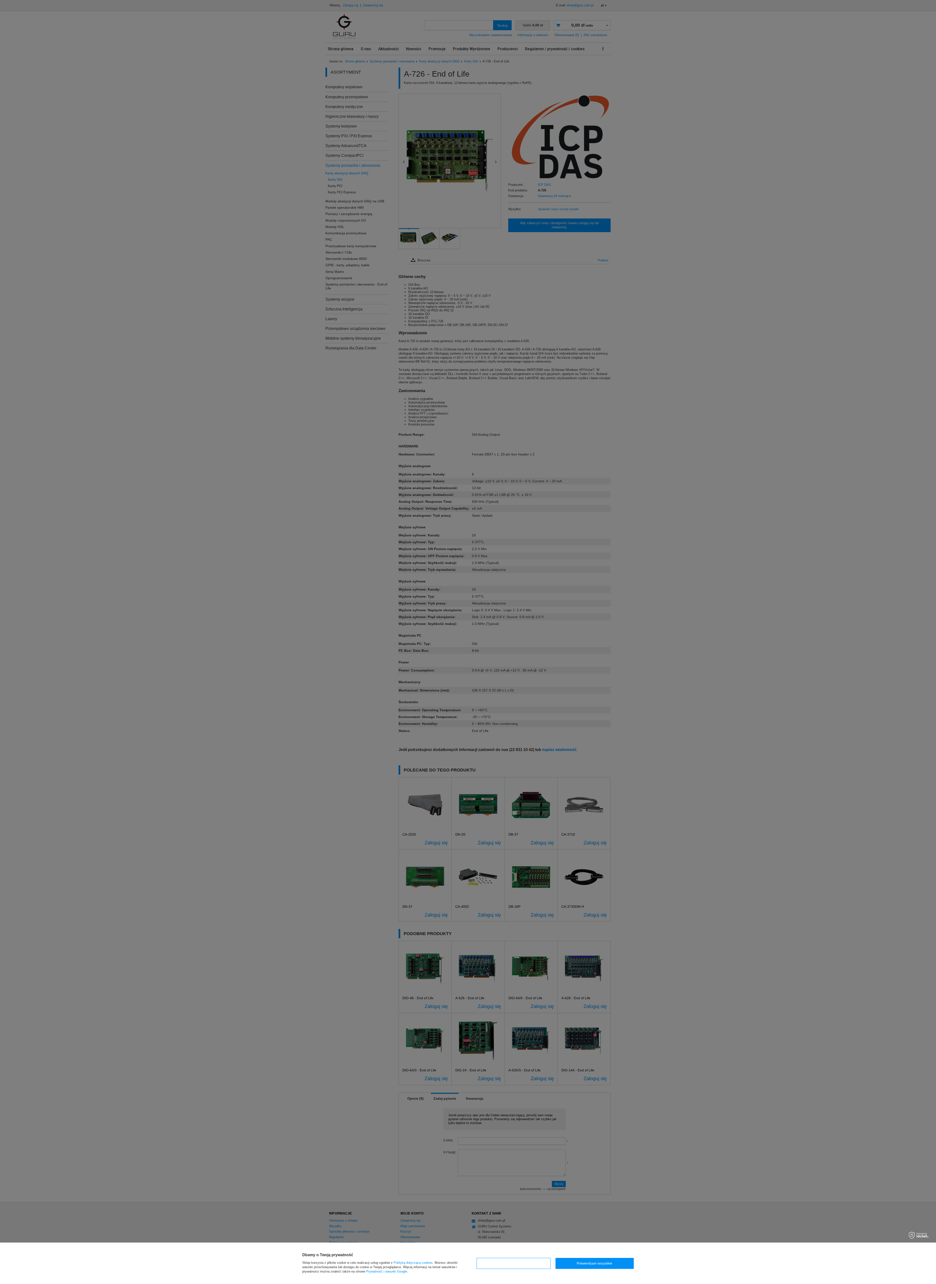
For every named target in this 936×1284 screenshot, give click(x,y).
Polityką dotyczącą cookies (413, 1262)
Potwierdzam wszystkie (594, 1263)
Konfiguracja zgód (513, 1263)
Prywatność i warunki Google (386, 1271)
